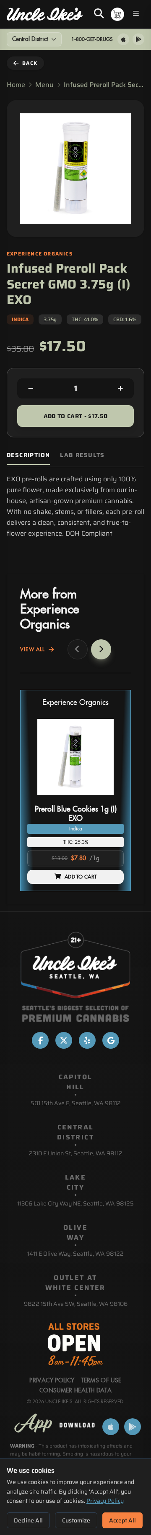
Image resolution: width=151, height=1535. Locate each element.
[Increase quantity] (120, 388)
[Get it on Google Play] (138, 39)
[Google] (110, 1040)
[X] (63, 1040)
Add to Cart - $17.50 (76, 416)
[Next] (101, 649)
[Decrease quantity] (30, 388)
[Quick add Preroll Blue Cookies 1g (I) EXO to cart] (110, 798)
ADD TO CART (80, 877)
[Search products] (99, 14)
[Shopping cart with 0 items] (117, 14)
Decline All (28, 1520)
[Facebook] (40, 1040)
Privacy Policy (105, 1500)
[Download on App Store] (123, 39)
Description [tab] (28, 455)
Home (16, 85)
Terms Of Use (101, 1380)
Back (29, 63)
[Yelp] (87, 1040)
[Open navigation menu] (136, 14)
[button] (75, 790)
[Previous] (78, 649)
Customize (76, 1520)
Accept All (122, 1520)
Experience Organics (75, 702)
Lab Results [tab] (82, 455)
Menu (44, 85)
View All (32, 649)
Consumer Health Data (75, 1390)
